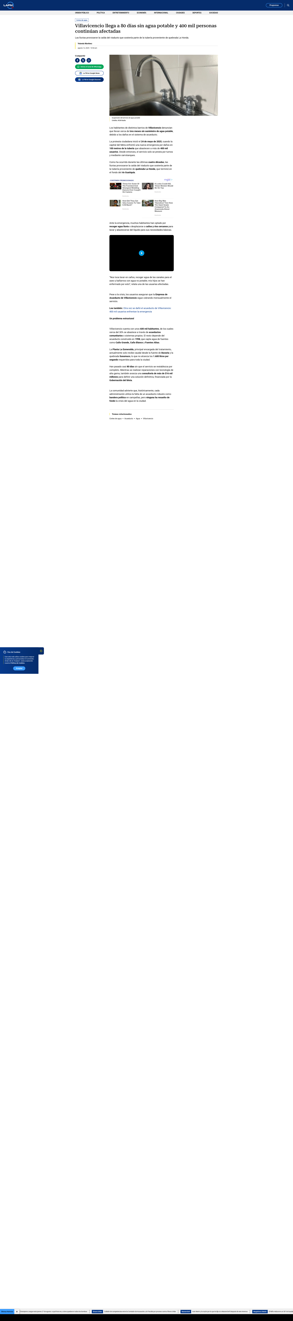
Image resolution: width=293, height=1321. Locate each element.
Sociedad (213, 13)
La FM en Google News (91, 73)
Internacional (161, 13)
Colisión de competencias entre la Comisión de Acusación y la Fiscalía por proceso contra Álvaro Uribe (79, 1311)
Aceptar (19, 668)
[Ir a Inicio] (9, 5)
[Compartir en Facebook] (77, 60)
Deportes (197, 13)
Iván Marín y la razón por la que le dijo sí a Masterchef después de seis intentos (159, 1311)
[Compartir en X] (83, 60)
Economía (141, 13)
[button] (141, 253)
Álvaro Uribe (37, 1312)
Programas (274, 5)
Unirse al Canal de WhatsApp (90, 67)
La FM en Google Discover (91, 79)
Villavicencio (148, 418)
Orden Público (82, 13)
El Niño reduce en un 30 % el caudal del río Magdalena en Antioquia (231, 1311)
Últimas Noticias (7, 1312)
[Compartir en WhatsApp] (89, 60)
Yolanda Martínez (85, 43)
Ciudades (180, 13)
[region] (141, 253)
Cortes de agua (115, 418)
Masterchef (125, 1312)
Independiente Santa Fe (270, 1312)
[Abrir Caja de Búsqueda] (288, 5)
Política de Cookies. (18, 663)
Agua (138, 418)
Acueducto (128, 418)
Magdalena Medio (199, 1312)
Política (101, 13)
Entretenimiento (121, 13)
